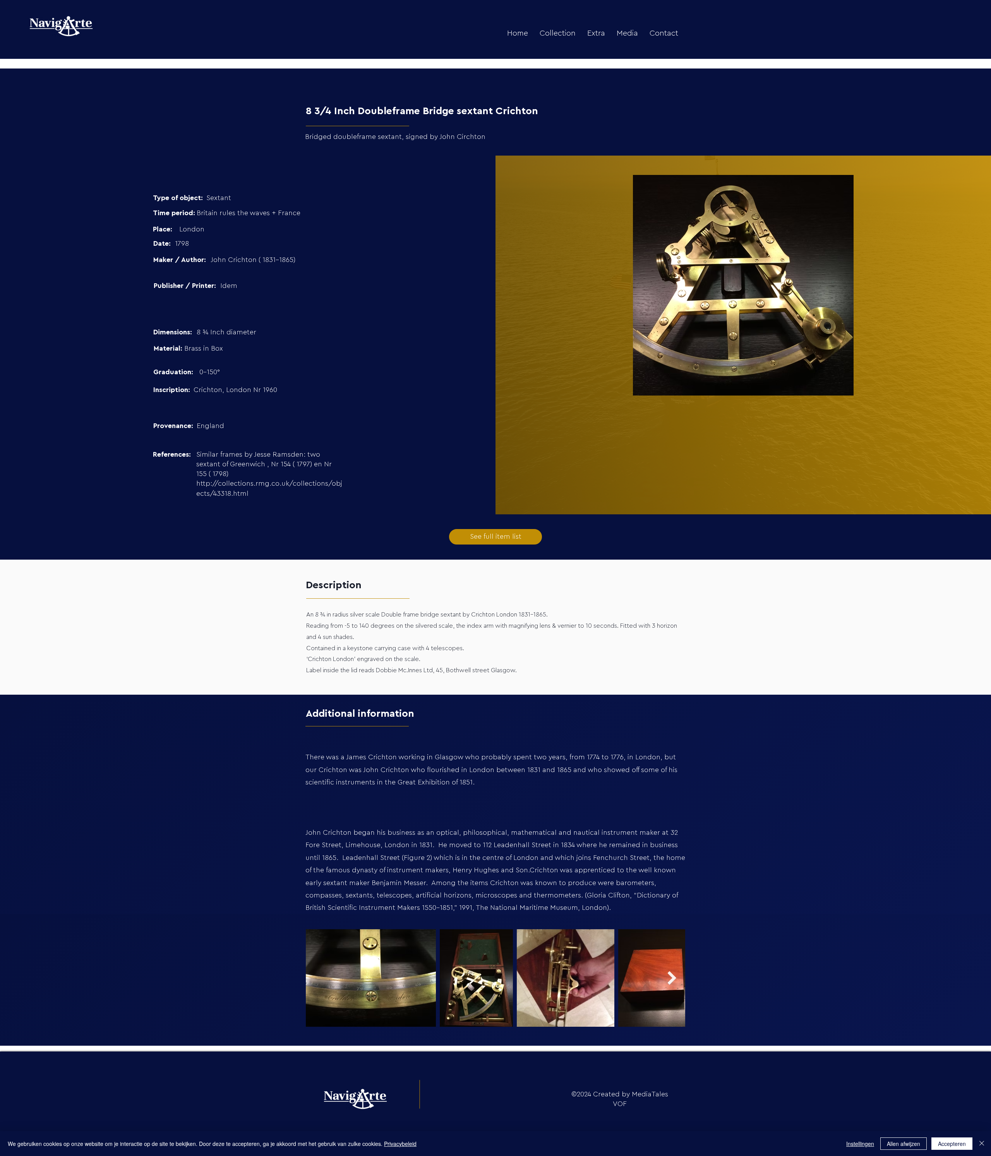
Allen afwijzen (903, 1143)
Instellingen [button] (860, 1143)
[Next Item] (671, 978)
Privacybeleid (400, 1143)
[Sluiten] (981, 1143)
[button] (557, 33)
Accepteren (952, 1143)
